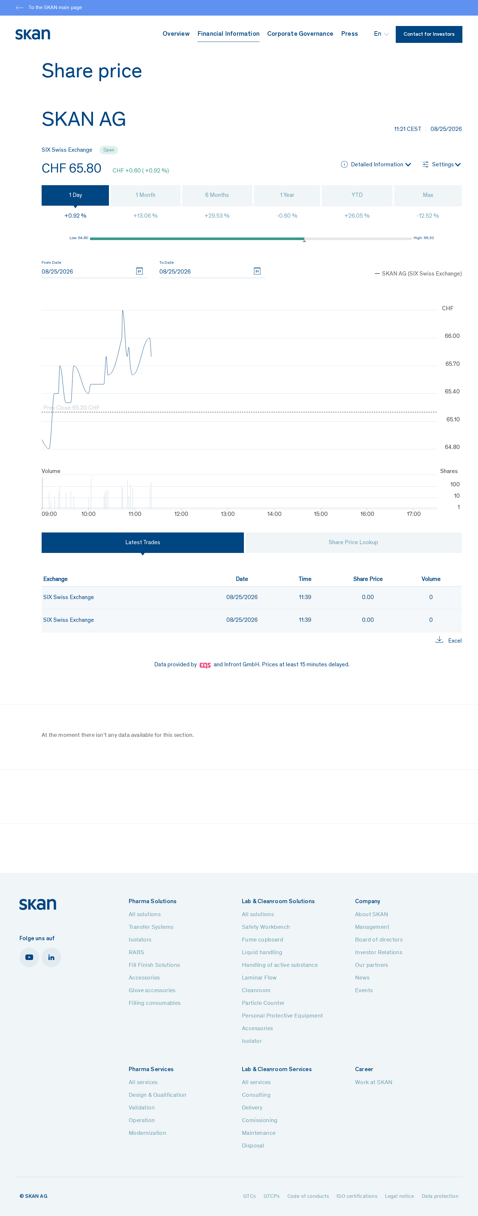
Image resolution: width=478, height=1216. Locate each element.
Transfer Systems (151, 927)
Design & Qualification (158, 1095)
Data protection (440, 1196)
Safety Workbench (266, 927)
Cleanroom (256, 991)
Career (364, 1070)
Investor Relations (378, 953)
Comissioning (260, 1121)
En (377, 34)
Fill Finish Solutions (154, 965)
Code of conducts (308, 1196)
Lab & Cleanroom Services (277, 1070)
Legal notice (399, 1196)
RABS (136, 953)
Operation (142, 1121)
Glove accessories (152, 991)
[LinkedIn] (51, 957)
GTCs (249, 1196)
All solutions (145, 915)
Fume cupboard (262, 940)
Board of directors (379, 940)
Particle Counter (263, 1003)
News (362, 978)
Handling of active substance (280, 965)
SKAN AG (36, 1196)
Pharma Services (151, 1070)
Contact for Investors (429, 34)
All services (143, 1083)
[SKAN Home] (38, 904)
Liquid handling (262, 953)
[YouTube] (29, 957)
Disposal (253, 1146)
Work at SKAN (374, 1083)
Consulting (256, 1095)
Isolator (252, 1041)
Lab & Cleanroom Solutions (278, 902)
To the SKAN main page (55, 7)
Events (364, 991)
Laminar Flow (259, 978)
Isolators (140, 940)
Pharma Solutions (153, 902)
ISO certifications (357, 1196)
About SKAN (371, 915)
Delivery (252, 1108)
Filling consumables (155, 1003)
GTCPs (272, 1196)
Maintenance (258, 1133)
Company (367, 902)
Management (372, 927)
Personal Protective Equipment (282, 1016)
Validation (142, 1108)
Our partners (371, 965)
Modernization (147, 1133)
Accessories (144, 978)
